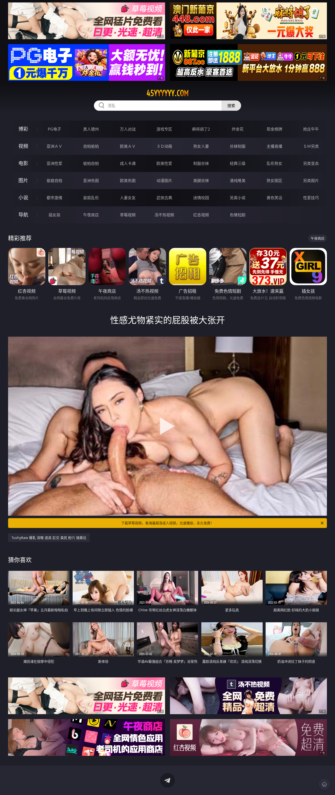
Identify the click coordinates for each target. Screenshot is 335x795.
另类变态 (311, 163)
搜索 (231, 105)
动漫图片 (164, 180)
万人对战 (128, 129)
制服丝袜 (201, 163)
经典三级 (237, 163)
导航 (23, 214)
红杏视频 (201, 215)
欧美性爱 (164, 163)
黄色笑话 (274, 197)
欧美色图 (128, 180)
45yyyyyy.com (167, 93)
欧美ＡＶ (128, 146)
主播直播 (274, 146)
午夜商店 (91, 215)
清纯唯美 (237, 180)
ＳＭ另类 (311, 146)
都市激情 (54, 197)
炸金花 (238, 129)
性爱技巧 (311, 197)
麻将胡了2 (201, 129)
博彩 (23, 129)
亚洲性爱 (54, 163)
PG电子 (54, 129)
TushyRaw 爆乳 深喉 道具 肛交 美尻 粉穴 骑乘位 (49, 537)
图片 (23, 180)
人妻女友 (128, 197)
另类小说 (237, 197)
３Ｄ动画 (164, 146)
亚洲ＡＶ (54, 146)
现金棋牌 (274, 129)
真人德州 (91, 129)
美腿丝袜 (201, 180)
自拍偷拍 (91, 146)
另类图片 (311, 180)
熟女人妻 (201, 146)
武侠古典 (164, 197)
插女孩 (54, 215)
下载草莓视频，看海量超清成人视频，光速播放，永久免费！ (167, 523)
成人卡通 (128, 163)
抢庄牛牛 (311, 129)
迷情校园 (201, 197)
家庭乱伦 (91, 197)
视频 (23, 146)
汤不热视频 (164, 215)
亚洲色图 (91, 180)
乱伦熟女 (274, 163)
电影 (23, 163)
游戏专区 (164, 129)
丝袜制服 (237, 146)
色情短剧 (237, 215)
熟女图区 (274, 180)
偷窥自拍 (54, 180)
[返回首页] (324, 784)
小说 (23, 197)
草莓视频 (128, 215)
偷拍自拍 (91, 163)
